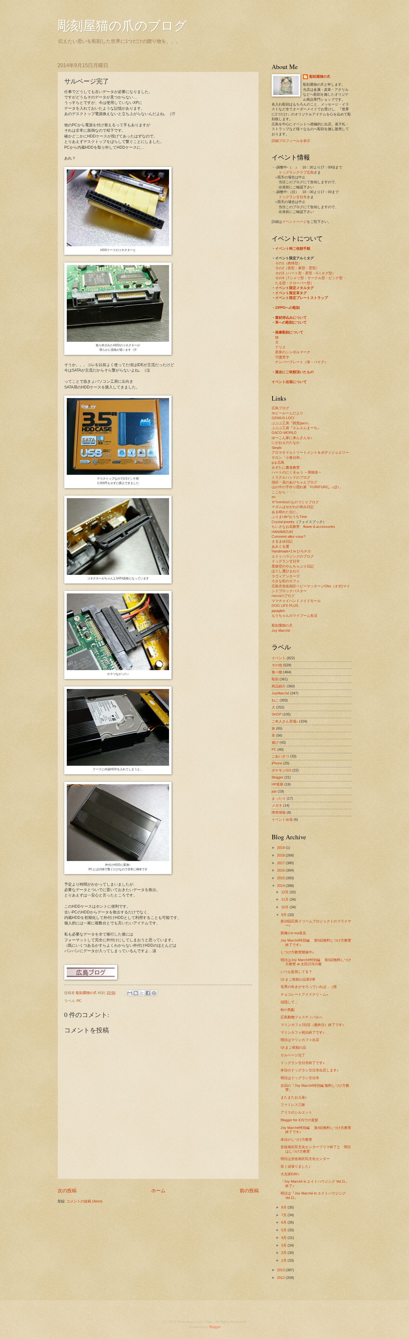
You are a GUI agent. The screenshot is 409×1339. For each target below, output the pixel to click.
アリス (280, 347)
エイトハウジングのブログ (293, 556)
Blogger (277, 777)
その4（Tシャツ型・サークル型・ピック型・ (310, 278)
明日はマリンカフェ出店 (300, 1040)
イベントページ (294, 221)
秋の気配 (288, 1010)
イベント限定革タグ (291, 293)
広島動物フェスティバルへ (302, 1017)
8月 (284, 1207)
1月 (284, 1260)
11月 (285, 899)
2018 (281, 855)
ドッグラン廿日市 (293, 197)
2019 (281, 848)
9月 (284, 915)
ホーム (158, 1190)
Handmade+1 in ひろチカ (291, 551)
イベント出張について (289, 382)
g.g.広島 (278, 462)
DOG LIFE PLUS (285, 605)
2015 (281, 878)
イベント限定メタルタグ (294, 288)
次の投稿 (67, 1190)
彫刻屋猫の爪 (87, 993)
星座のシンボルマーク (292, 352)
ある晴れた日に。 (286, 512)
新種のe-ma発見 (293, 933)
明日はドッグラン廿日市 (300, 1078)
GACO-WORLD (284, 433)
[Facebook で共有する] (148, 993)
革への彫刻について (291, 322)
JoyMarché (280, 693)
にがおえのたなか (286, 442)
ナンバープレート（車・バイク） (301, 362)
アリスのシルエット (296, 1112)
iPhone (277, 763)
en (273, 497)
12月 (285, 892)
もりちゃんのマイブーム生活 (294, 615)
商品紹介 (279, 686)
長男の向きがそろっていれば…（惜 (309, 987)
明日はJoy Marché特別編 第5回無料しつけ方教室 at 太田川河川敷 (316, 962)
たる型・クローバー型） (294, 283)
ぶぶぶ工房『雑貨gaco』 (291, 423)
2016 (281, 870)
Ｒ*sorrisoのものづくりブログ (295, 502)
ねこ (275, 700)
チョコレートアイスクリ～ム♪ (304, 994)
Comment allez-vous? (288, 536)
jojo (274, 791)
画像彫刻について (289, 332)
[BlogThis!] (136, 993)
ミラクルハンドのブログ (291, 477)
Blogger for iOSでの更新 (299, 1120)
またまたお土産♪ (294, 1097)
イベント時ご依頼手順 (292, 248)
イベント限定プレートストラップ (301, 298)
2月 (284, 1253)
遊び (275, 742)
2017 (281, 863)
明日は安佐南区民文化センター (305, 1159)
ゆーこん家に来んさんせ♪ (292, 438)
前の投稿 (249, 1190)
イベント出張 (282, 819)
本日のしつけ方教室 (296, 1139)
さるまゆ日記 (282, 541)
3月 (284, 1245)
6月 (284, 1222)
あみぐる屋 (280, 546)
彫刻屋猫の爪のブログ (122, 25)
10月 (285, 907)
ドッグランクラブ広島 (296, 172)
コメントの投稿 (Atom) (84, 1201)
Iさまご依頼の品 (293, 1047)
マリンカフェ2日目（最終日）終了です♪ (312, 1025)
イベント (279, 658)
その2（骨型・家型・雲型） (297, 268)
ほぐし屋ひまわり (286, 571)
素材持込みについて (291, 317)
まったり (279, 798)
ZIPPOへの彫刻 (287, 307)
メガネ (277, 805)
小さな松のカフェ (286, 581)
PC (79, 1001)
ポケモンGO (281, 770)
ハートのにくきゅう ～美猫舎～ (297, 472)
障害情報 (279, 812)
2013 (281, 1270)
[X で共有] (142, 993)
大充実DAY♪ (290, 1174)
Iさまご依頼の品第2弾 (298, 979)
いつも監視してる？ (296, 972)
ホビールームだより (287, 413)
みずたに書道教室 (286, 467)
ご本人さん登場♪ (285, 721)
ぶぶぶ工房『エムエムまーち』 (296, 428)
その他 (277, 665)
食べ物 (277, 672)
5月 (284, 1230)
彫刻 (275, 679)
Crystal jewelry (283, 522)
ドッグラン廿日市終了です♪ (303, 1063)
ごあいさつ (280, 756)
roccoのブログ (283, 596)
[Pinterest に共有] (154, 993)
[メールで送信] (130, 993)
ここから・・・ (284, 492)
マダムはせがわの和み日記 (293, 507)
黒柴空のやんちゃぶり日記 (293, 566)
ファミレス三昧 (293, 1105)
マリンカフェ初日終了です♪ (303, 1032)
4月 (284, 1238)
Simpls (277, 448)
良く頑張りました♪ (296, 1166)
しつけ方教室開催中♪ (297, 952)
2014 (281, 886)
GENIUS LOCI (283, 418)
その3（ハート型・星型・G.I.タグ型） (305, 273)
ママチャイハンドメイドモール (296, 601)
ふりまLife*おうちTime (289, 517)
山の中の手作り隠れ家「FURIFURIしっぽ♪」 (307, 487)
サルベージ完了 (293, 1055)
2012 (281, 1278)
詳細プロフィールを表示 (291, 141)
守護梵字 (282, 357)
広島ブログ (280, 408)
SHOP (277, 714)
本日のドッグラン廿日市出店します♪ (310, 1070)
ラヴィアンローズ (286, 576)
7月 (284, 1215)
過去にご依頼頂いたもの (294, 372)
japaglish (278, 611)
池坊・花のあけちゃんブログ (294, 482)
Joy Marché (281, 630)
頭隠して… (289, 1002)
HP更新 (277, 784)
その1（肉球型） (288, 263)
